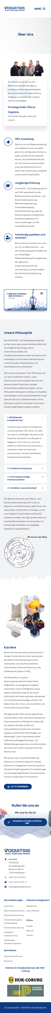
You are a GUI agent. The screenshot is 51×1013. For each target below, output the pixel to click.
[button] (25, 419)
